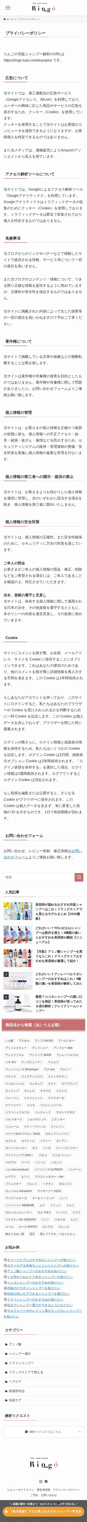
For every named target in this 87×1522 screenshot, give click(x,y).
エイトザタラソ (57, 1076)
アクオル (24, 1040)
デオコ (43, 1155)
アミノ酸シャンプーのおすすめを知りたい (36, 1271)
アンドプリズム (14, 1055)
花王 (32, 1233)
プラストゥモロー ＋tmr (49, 1176)
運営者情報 (43, 1489)
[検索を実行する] (79, 877)
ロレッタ (63, 1226)
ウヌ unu (49, 1069)
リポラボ (59, 1219)
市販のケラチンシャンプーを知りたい (33, 1288)
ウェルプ (53, 1062)
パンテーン (74, 1169)
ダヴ (34, 1148)
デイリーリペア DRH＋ (19, 1155)
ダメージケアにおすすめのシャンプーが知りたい (41, 1260)
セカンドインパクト (57, 1133)
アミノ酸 (15, 1344)
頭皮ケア (15, 1400)
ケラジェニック (33, 1098)
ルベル (9, 1226)
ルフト (74, 1219)
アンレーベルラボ (67, 1055)
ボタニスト (65, 1183)
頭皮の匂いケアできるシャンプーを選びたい (38, 1293)
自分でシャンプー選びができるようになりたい (40, 1305)
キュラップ (12, 1090)
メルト (70, 1205)
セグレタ (10, 1140)
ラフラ (76, 1212)
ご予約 (34, 1495)
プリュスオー (13, 1183)
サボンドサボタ (65, 1112)
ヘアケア (15, 1381)
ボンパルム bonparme (18, 1191)
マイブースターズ (16, 1198)
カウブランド (70, 1083)
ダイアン (61, 1140)
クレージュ (12, 1098)
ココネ (31, 1105)
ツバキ (47, 1148)
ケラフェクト (13, 1105)
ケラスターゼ (56, 1098)
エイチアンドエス (32, 1076)
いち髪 (9, 1040)
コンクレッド (43, 1112)
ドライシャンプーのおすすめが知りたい (35, 1299)
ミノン (64, 1198)
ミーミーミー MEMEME (19, 1205)
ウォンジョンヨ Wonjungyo (22, 1069)
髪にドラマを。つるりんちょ (57, 1233)
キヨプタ (45, 1090)
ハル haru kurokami (17, 1169)
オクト (52, 1083)
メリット (55, 1205)
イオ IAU (10, 1062)
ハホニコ (56, 1162)
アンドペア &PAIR (40, 1055)
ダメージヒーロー (16, 1148)
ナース (25, 1162)
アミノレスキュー (16, 1047)
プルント (32, 1183)
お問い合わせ (49, 1495)
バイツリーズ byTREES (48, 1169)
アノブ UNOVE (44, 1040)
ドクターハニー (61, 1155)
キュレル (29, 1090)
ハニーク (40, 1162)
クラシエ (61, 1090)
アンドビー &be (63, 1047)
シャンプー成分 (20, 1353)
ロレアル (47, 1226)
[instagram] (41, 1482)
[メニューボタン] (8, 8)
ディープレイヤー (67, 1148)
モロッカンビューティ (18, 1212)
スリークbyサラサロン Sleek (22, 1133)
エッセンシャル (14, 1083)
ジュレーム (12, 1126)
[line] (46, 1482)
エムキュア (36, 1083)
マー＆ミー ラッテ (43, 1198)
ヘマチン (48, 1183)
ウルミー (65, 1069)
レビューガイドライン (20, 1489)
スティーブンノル (35, 1126)
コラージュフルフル (17, 1112)
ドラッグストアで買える (26, 1372)
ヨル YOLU (44, 1212)
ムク (42, 1205)
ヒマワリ (10, 1176)
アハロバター (66, 1040)
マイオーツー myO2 (49, 1191)
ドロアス (10, 1162)
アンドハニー (40, 1047)
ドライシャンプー (21, 1363)
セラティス (28, 1140)
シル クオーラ (13, 1119)
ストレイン (57, 1126)
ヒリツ (25, 1176)
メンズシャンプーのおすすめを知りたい (35, 1282)
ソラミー (45, 1140)
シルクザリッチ (36, 1119)
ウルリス (10, 1076)
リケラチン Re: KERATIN (20, 1219)
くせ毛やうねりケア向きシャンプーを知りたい (40, 1277)
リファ (45, 1219)
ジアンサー (58, 1119)
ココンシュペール (51, 1105)
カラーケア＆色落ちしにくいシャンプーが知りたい (43, 1265)
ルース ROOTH (28, 1226)
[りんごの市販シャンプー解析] (43, 8)
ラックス (61, 1212)
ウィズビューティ (32, 1062)
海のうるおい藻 (14, 1233)
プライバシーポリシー (66, 1489)
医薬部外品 (17, 1391)
